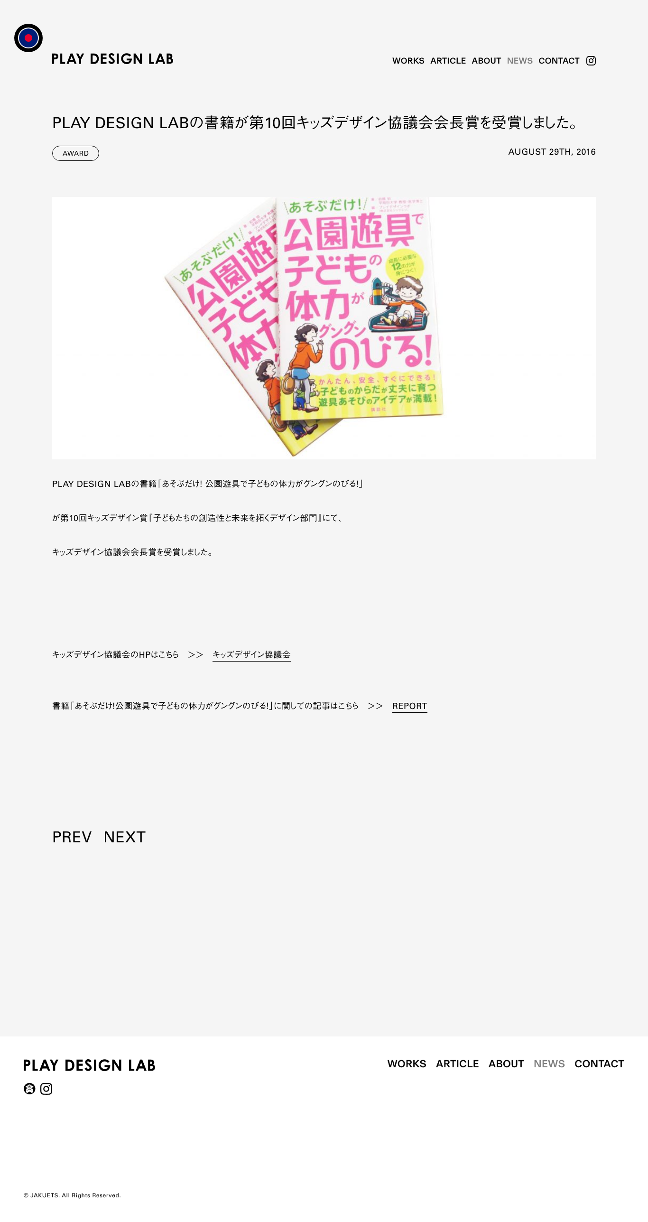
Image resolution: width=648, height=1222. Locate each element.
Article (448, 61)
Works (408, 61)
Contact (559, 61)
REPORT (409, 707)
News (520, 61)
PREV (72, 839)
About (486, 61)
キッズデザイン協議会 (252, 656)
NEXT (124, 839)
